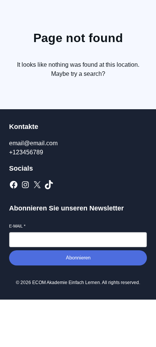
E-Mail (17, 226)
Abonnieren (78, 258)
